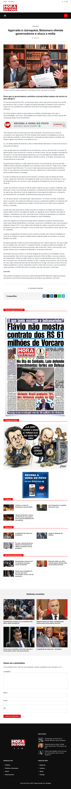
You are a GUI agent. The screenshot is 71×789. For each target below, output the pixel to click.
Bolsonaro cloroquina (36, 288)
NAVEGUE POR (8, 760)
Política (36, 26)
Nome (5, 692)
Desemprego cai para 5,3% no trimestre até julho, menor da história (24, 562)
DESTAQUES (42, 734)
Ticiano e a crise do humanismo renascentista (23, 506)
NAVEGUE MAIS (43, 760)
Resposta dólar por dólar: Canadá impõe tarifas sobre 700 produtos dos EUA (57, 562)
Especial (8, 527)
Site (4, 708)
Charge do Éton (11, 420)
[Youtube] (67, 1)
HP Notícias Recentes (13, 555)
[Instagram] (64, 1)
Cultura (8, 499)
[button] (5, 15)
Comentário (7, 671)
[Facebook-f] (62, 1)
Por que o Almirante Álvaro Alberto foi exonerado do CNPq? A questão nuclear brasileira (24, 545)
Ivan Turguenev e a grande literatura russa (57, 506)
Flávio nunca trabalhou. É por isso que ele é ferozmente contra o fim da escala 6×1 (24, 573)
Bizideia (48, 783)
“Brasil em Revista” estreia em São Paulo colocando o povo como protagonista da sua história (24, 517)
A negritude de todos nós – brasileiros (49, 649)
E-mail (5, 700)
